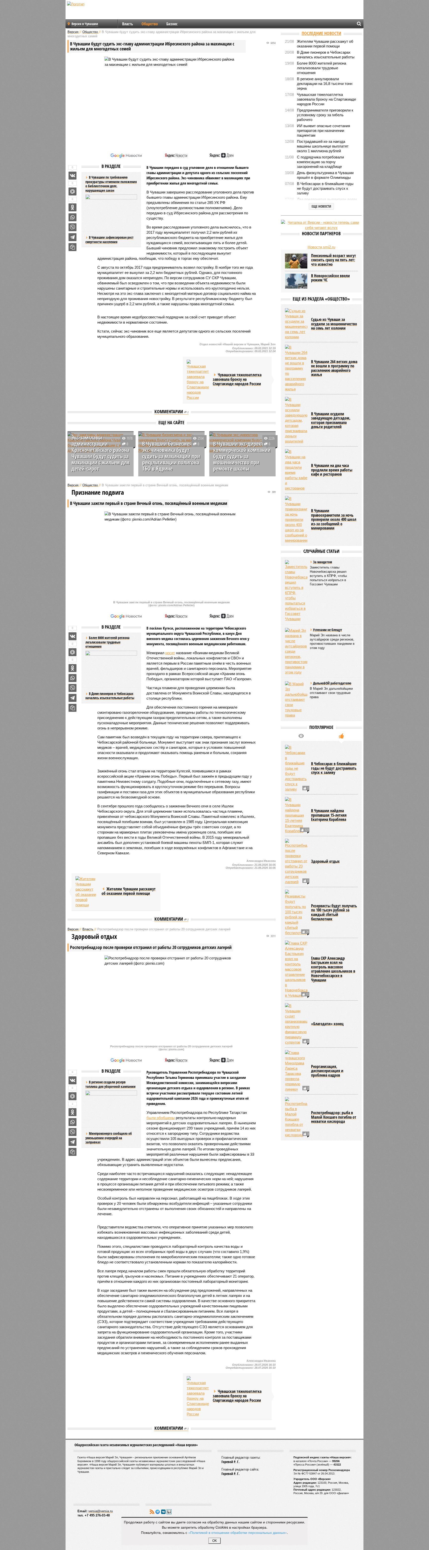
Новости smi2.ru (321, 247)
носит (170, 653)
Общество (150, 24)
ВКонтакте (163, 1511)
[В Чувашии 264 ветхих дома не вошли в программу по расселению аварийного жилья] (296, 368)
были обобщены (160, 1118)
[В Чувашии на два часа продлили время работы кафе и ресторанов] (296, 470)
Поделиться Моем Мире (72, 191)
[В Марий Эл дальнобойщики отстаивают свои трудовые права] (296, 699)
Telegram (157, 1511)
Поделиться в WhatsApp (72, 217)
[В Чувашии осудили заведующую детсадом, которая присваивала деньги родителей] (296, 420)
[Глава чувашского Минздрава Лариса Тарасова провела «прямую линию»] (296, 1071)
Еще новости (321, 206)
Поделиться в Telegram (72, 237)
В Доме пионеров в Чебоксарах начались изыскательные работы (109, 695)
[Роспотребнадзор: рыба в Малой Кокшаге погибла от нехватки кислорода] (296, 1117)
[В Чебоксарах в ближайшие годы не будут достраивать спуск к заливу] (296, 768)
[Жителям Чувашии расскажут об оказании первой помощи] (86, 891)
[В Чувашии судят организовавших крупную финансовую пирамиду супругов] (296, 1024)
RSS (151, 1511)
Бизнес (172, 24)
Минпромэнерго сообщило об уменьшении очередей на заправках (108, 1137)
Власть (127, 24)
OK (214, 1541)
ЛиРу (169, 1511)
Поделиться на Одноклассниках (72, 207)
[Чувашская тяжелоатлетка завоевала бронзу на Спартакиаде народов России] (198, 380)
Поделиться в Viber (72, 227)
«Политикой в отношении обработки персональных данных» (237, 1532)
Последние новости (321, 33)
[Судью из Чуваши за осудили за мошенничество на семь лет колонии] (296, 324)
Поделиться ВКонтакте (72, 176)
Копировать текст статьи (72, 247)
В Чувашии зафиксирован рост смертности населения (109, 239)
